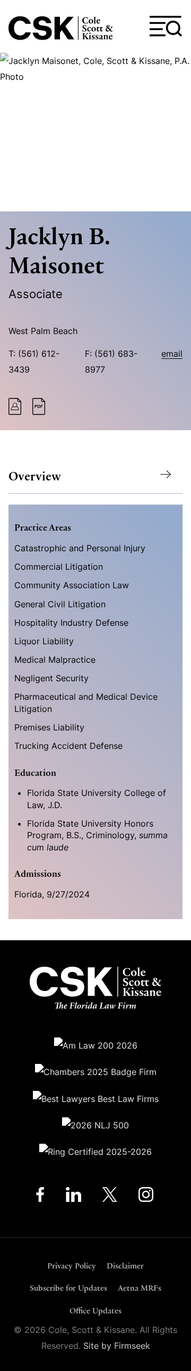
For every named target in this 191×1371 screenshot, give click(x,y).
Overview (34, 476)
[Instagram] (146, 1197)
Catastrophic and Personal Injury (79, 548)
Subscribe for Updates (68, 1288)
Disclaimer (125, 1266)
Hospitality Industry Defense (71, 622)
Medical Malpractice (55, 659)
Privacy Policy (71, 1266)
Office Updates (95, 1310)
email (172, 353)
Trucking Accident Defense (68, 745)
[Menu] (166, 26)
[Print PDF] (39, 411)
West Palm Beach (42, 331)
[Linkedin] (73, 1197)
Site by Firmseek (116, 1345)
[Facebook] (40, 1197)
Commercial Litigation (58, 566)
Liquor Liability (44, 641)
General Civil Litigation (60, 604)
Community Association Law (71, 585)
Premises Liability (49, 727)
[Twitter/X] (109, 1197)
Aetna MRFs (139, 1288)
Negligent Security (51, 678)
